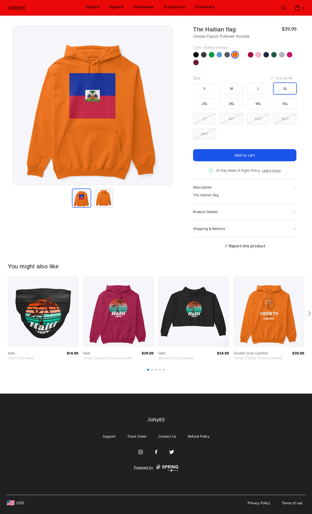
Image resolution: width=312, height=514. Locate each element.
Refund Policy (199, 436)
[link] (43, 311)
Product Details (205, 211)
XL (285, 88)
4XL (258, 103)
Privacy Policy (259, 503)
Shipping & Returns (209, 228)
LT (204, 118)
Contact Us (167, 436)
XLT (231, 118)
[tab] (81, 198)
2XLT (258, 118)
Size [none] (196, 78)
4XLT (204, 133)
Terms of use (292, 503)
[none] (281, 78)
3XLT (285, 118)
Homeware (143, 6)
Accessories (174, 6)
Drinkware (204, 6)
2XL (204, 103)
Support (109, 436)
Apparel (116, 6)
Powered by (143, 467)
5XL (285, 103)
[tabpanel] (93, 105)
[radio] (204, 88)
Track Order (136, 436)
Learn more (271, 170)
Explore (92, 6)
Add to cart (244, 155)
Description (202, 187)
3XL (231, 103)
